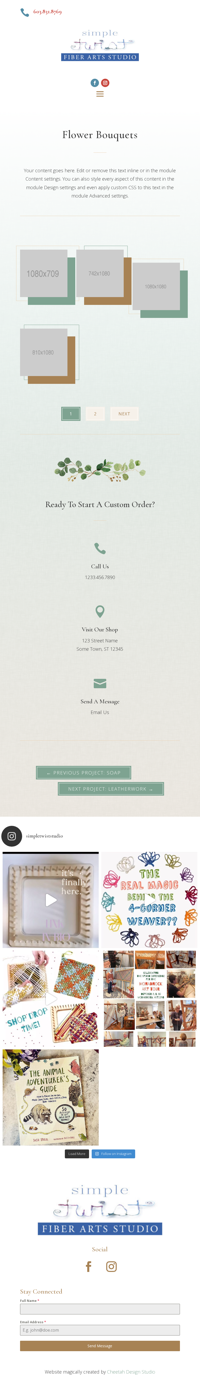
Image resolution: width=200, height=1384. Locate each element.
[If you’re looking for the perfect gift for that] (51, 1097)
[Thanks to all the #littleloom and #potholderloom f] (51, 900)
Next (124, 414)
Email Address (33, 1322)
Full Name (29, 1301)
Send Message (100, 1345)
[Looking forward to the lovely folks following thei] (149, 999)
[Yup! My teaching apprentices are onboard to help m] (51, 999)
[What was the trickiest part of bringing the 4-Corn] (149, 900)
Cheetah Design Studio (131, 1372)
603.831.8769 (47, 11)
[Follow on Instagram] (105, 83)
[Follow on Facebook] (95, 83)
